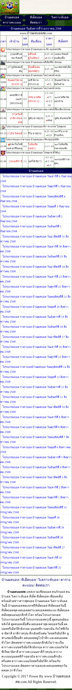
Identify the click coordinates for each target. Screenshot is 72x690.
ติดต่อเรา (36, 22)
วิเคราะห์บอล (59, 17)
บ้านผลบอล (12, 17)
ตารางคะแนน (12, 22)
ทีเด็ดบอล (36, 17)
